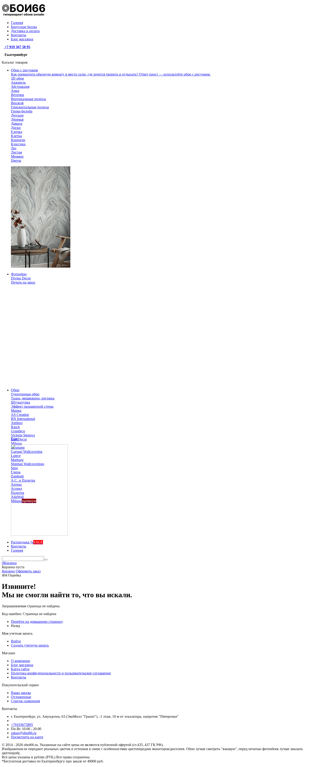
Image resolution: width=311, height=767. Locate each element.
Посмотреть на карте (27, 737)
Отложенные (21, 697)
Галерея (17, 23)
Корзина (8, 571)
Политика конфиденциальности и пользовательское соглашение (61, 673)
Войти (16, 641)
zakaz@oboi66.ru (23, 733)
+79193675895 (22, 725)
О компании (20, 661)
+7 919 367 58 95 (17, 47)
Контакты (18, 35)
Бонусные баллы (24, 27)
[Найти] (46, 559)
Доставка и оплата (25, 31)
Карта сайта (20, 669)
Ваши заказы (21, 693)
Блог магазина (22, 39)
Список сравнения (25, 701)
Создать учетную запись (30, 645)
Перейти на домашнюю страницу (37, 622)
